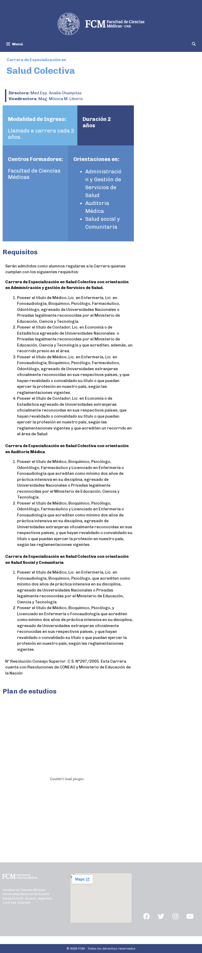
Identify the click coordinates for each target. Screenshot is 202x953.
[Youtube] (189, 916)
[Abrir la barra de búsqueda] (193, 44)
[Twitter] (161, 916)
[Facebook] (146, 916)
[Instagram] (175, 916)
